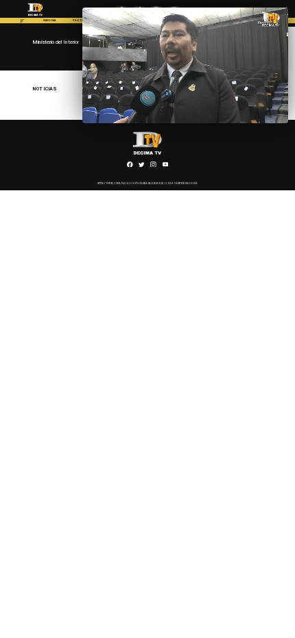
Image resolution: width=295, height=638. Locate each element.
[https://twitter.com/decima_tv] (142, 166)
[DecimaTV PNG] (36, 16)
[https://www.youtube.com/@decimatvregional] (166, 166)
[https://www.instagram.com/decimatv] (153, 166)
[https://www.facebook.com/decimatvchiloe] (130, 166)
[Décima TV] (22, 22)
